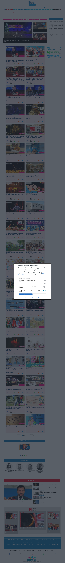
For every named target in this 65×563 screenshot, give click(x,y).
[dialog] (32, 282)
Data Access (32, 297)
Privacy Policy (38, 297)
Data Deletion (27, 297)
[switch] (44, 280)
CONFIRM (25, 294)
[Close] (49, 265)
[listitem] (32, 278)
